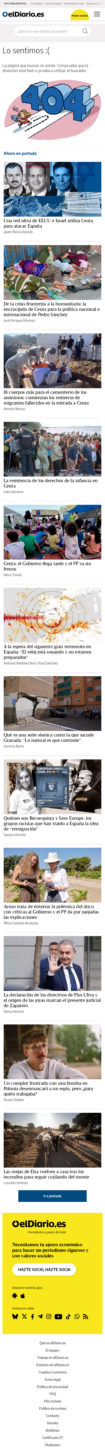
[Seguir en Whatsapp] (77, 1316)
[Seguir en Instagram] (48, 1316)
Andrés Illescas (14, 409)
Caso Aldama (37, 3)
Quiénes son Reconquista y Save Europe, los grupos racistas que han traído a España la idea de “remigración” (51, 823)
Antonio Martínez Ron (20, 663)
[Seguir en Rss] (85, 1316)
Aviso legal (52, 1379)
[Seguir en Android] (14, 1296)
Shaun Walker (14, 1100)
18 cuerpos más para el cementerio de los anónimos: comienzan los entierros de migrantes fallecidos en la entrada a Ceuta (46, 397)
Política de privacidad (52, 1387)
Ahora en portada (20, 153)
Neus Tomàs (13, 575)
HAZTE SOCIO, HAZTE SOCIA (44, 1269)
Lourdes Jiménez (16, 1183)
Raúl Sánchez (48, 663)
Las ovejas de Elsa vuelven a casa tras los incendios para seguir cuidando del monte (46, 1174)
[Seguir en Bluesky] (15, 1316)
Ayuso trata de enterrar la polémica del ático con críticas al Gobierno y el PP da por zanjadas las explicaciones (51, 911)
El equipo (52, 1350)
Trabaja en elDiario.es (52, 1357)
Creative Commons (53, 1372)
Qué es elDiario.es (52, 1343)
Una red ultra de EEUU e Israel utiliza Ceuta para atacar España (48, 223)
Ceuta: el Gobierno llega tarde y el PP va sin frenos (47, 566)
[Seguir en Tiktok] (68, 1316)
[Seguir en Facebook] (32, 1316)
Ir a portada (52, 1196)
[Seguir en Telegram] (40, 1316)
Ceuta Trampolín (53, 3)
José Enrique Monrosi (19, 320)
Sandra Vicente (15, 835)
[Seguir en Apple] (23, 1296)
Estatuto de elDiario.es (52, 1365)
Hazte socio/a (80, 15)
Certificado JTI (52, 1438)
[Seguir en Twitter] (24, 1316)
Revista (52, 1423)
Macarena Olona (94, 3)
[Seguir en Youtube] (58, 1316)
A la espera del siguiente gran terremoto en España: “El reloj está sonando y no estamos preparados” (47, 652)
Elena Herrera (14, 1011)
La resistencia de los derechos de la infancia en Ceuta (51, 483)
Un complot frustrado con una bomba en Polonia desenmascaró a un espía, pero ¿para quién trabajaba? (48, 1088)
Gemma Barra (14, 746)
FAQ (52, 1394)
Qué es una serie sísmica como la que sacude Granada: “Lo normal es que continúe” (49, 737)
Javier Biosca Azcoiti (18, 232)
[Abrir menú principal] (97, 14)
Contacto (52, 1416)
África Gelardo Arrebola (21, 923)
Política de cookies (52, 1408)
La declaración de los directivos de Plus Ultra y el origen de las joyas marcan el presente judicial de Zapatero (52, 1000)
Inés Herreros (13, 492)
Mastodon (52, 1445)
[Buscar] (85, 31)
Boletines (52, 1430)
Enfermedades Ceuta (74, 3)
